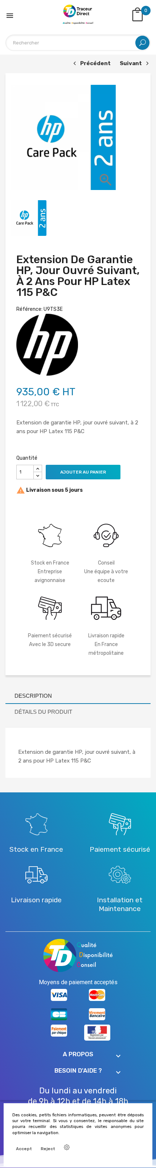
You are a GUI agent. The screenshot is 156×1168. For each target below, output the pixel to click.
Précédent (91, 64)
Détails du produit (43, 712)
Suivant (133, 64)
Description (33, 696)
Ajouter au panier (83, 472)
